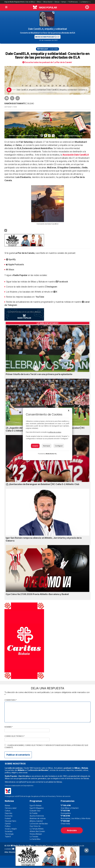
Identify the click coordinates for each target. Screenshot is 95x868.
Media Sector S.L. (51, 454)
